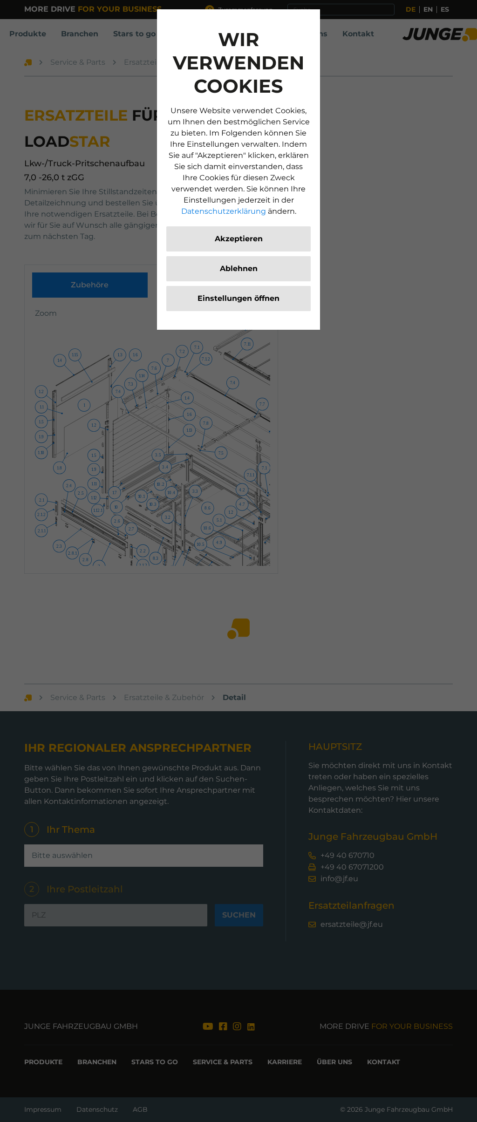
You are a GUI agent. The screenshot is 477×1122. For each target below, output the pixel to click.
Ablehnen (239, 268)
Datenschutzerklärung (223, 211)
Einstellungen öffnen (238, 298)
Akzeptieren (239, 238)
